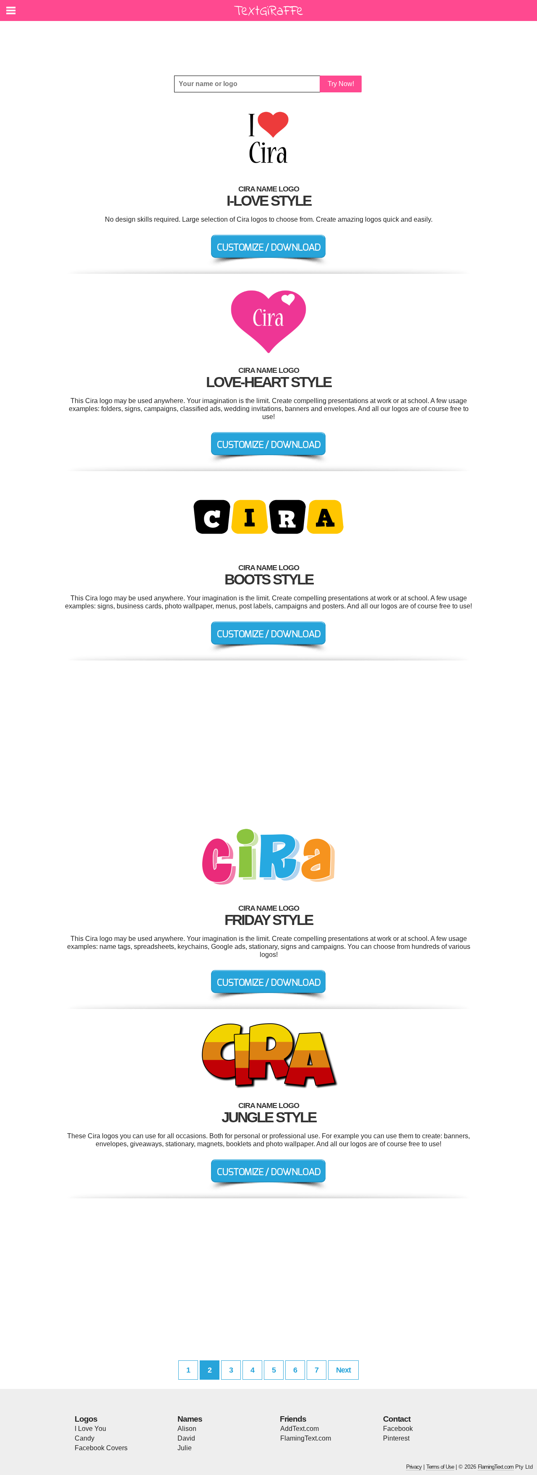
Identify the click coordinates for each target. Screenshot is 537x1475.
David (186, 1438)
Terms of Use (440, 1467)
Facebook (398, 1428)
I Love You (90, 1428)
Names (189, 1419)
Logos (86, 1419)
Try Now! (341, 83)
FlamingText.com (305, 1438)
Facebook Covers (101, 1447)
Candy (84, 1438)
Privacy (414, 1467)
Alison (186, 1428)
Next (343, 1370)
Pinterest (396, 1438)
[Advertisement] (270, 42)
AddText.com (299, 1428)
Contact (396, 1419)
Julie (184, 1447)
